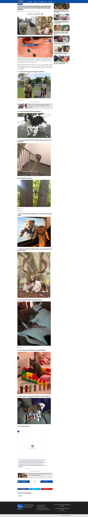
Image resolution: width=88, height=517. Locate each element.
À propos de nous (41, 505)
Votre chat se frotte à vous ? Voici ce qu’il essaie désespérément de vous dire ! (61, 53)
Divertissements (43, 1)
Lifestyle (50, 1)
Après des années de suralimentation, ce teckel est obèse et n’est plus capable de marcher (61, 33)
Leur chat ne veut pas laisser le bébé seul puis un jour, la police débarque (61, 63)
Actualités (29, 1)
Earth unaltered (28, 468)
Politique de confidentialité (43, 509)
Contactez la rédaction (62, 511)
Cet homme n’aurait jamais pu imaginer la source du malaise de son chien (61, 43)
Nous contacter (40, 506)
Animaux (20, 4)
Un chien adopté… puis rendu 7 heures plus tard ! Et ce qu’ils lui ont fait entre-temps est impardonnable (61, 22)
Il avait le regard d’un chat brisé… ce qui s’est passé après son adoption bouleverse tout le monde (61, 11)
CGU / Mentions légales (42, 508)
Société (35, 1)
